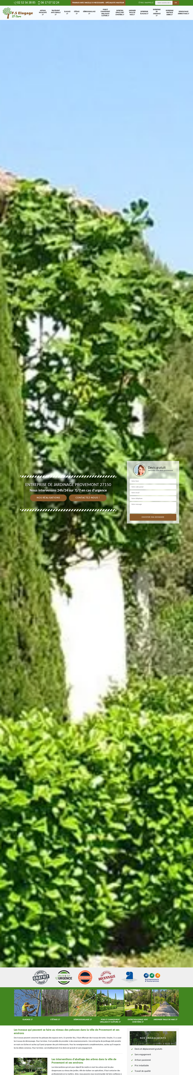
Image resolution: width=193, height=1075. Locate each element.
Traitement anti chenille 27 (55, 13)
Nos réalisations (48, 497)
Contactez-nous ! (88, 497)
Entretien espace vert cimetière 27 (119, 13)
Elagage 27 (67, 12)
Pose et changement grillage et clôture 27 (105, 13)
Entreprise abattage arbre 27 (169, 13)
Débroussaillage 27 (89, 12)
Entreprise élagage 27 (144, 12)
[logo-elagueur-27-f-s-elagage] (17, 13)
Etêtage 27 (76, 12)
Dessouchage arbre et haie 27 (183, 12)
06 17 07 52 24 (50, 2)
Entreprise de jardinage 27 (157, 13)
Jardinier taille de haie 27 (132, 13)
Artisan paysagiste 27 (43, 13)
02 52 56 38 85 (26, 2)
